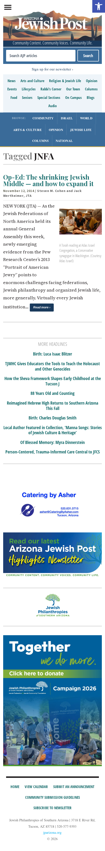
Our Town (73, 89)
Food (13, 97)
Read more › (41, 307)
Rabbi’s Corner (51, 89)
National (64, 140)
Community (43, 118)
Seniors (27, 97)
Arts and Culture (32, 80)
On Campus (73, 97)
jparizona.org (52, 832)
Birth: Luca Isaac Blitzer (52, 354)
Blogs (90, 97)
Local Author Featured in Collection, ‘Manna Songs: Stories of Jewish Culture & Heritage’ (52, 430)
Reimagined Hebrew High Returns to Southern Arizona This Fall (52, 405)
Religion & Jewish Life (65, 80)
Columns (91, 89)
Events (12, 89)
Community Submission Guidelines (52, 797)
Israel (67, 118)
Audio (52, 105)
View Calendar (36, 786)
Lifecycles (29, 89)
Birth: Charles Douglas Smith (52, 418)
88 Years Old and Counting (52, 393)
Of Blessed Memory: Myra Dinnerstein (52, 442)
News (12, 80)
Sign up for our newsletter (51, 69)
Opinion (91, 80)
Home (14, 786)
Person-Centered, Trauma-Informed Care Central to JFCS (52, 452)
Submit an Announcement (73, 786)
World (86, 118)
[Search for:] (40, 55)
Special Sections (48, 97)
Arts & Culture (27, 129)
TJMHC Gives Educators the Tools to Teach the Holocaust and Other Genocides (52, 366)
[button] (98, 6)
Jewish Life (81, 129)
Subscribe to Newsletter (52, 807)
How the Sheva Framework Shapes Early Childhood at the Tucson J (52, 381)
